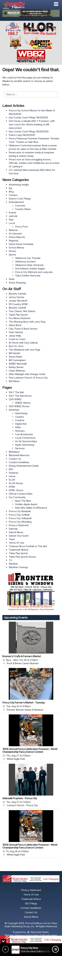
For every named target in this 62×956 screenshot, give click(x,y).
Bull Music (14, 381)
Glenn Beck (15, 325)
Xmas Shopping (17, 282)
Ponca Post (21, 226)
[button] (56, 4)
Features (13, 472)
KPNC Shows (16, 490)
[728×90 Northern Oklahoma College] (31, 939)
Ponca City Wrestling (20, 521)
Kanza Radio (15, 356)
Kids (11, 219)
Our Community (17, 497)
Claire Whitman (17, 370)
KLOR (12, 479)
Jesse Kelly (15, 335)
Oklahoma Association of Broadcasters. (36, 935)
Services (20, 448)
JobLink (13, 216)
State (11, 279)
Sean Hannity (16, 332)
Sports (12, 254)
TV (10, 560)
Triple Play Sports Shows (22, 556)
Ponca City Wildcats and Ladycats (34, 272)
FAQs (18, 427)
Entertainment (16, 202)
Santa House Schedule (21, 244)
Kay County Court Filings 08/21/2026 (28, 117)
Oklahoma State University (29, 265)
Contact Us (15, 458)
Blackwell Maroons (19, 455)
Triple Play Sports (18, 314)
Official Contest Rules (20, 493)
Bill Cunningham (17, 360)
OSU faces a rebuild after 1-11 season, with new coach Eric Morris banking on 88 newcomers (32, 124)
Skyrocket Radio (39, 932)
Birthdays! (14, 451)
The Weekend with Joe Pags (24, 349)
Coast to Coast (17, 339)
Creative (19, 420)
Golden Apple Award (26, 504)
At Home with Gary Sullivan (23, 342)
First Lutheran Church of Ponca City (28, 377)
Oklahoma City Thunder (28, 258)
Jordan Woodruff (18, 300)
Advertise (14, 409)
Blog (11, 191)
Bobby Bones (16, 367)
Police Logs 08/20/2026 (22, 134)
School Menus (16, 247)
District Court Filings (20, 198)
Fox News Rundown (20, 318)
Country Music (23, 209)
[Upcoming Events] (31, 638)
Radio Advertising (24, 444)
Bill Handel (14, 353)
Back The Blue (23, 500)
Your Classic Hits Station (22, 311)
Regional (13, 240)
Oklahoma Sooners (25, 261)
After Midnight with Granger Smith (27, 374)
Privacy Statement (19, 525)
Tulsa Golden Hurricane (27, 275)
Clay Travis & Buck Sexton (23, 328)
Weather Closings (18, 567)
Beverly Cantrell (17, 293)
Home (12, 476)
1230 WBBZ (15, 399)
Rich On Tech (16, 346)
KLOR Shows (16, 483)
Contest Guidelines (19, 462)
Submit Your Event (19, 535)
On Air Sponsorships (26, 441)
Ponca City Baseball (20, 511)
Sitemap (13, 528)
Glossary (20, 430)
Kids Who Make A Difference (31, 507)
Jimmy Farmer (16, 297)
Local (12, 223)
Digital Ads (21, 423)
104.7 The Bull (16, 392)
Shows (12, 251)
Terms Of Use (16, 542)
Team (12, 539)
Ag (10, 188)
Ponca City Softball (19, 514)
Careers (13, 195)
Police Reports (17, 237)
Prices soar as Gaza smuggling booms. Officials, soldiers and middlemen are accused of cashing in (34, 163)
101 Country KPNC (18, 304)
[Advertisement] (31, 13)
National (13, 230)
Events (12, 212)
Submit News (16, 532)
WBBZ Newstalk (18, 363)
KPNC (12, 486)
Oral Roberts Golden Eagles (30, 268)
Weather (13, 563)
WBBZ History (23, 402)
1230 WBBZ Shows (19, 406)
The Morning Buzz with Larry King (27, 321)
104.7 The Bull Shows (20, 395)
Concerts (20, 205)
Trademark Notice (18, 549)
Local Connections (25, 437)
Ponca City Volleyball (20, 518)
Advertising (21, 413)
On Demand (15, 233)
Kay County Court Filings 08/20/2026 (29, 131)
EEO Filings (31, 903)
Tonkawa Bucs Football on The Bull (28, 546)
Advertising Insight (19, 184)
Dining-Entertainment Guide (24, 465)
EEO (11, 469)
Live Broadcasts (24, 434)
